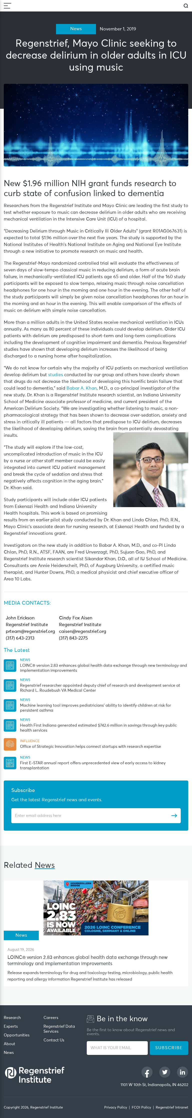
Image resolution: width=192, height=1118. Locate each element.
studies (55, 375)
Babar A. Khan (81, 388)
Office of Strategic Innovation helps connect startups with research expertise (90, 747)
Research (12, 1018)
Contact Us (54, 1040)
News (9, 1053)
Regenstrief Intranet (172, 1107)
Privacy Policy (115, 1107)
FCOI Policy (141, 1107)
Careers (51, 1018)
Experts (11, 1026)
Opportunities (17, 1035)
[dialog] (186, 5)
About (9, 1044)
